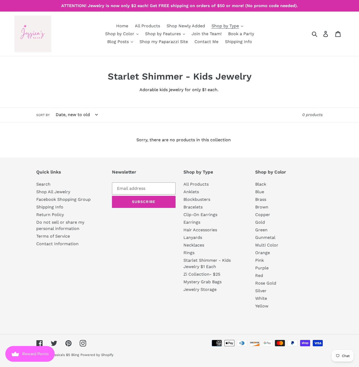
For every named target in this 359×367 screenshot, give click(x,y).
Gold (260, 222)
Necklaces (193, 245)
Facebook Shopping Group (63, 199)
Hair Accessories (200, 229)
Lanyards (192, 237)
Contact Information (57, 243)
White (261, 298)
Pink (259, 260)
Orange (262, 252)
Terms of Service (53, 236)
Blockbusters (196, 199)
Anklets (191, 191)
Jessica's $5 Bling (64, 355)
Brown (261, 207)
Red (259, 275)
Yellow (261, 305)
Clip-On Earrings (200, 214)
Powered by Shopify (97, 355)
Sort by (43, 115)
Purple (262, 267)
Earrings (191, 222)
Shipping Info (49, 207)
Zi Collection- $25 (201, 274)
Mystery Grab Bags (202, 281)
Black (260, 184)
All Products (196, 184)
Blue (259, 191)
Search (43, 184)
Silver (260, 290)
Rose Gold (265, 283)
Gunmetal (265, 237)
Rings (188, 252)
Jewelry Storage (200, 289)
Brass (260, 199)
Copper (262, 214)
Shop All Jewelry (53, 191)
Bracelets (193, 207)
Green (261, 229)
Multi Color (266, 245)
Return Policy (50, 214)
